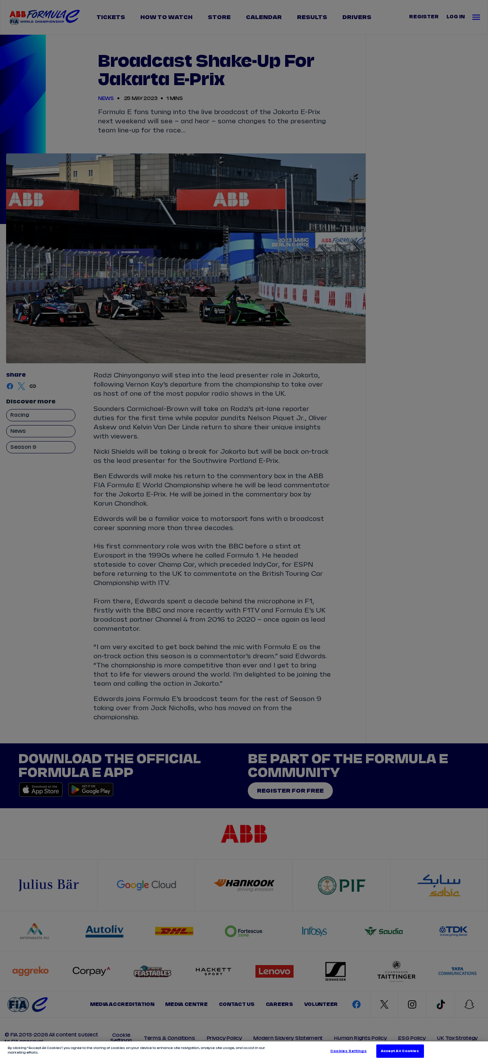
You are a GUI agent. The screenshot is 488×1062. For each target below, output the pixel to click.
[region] (244, 1051)
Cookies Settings (348, 1051)
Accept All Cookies (400, 1051)
